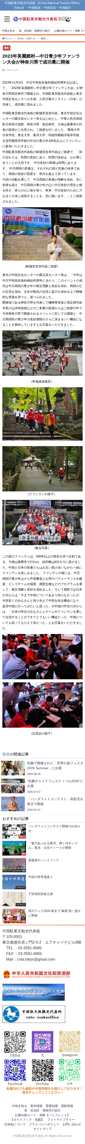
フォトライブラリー (61, 1119)
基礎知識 (52, 1105)
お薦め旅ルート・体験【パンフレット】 (42, 1115)
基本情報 (36, 1105)
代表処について (15, 1124)
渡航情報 (67, 1105)
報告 (6, 47)
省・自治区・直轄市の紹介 (34, 30)
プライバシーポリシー (44, 1124)
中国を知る (8, 30)
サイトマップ (42, 1128)
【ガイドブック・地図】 (27, 1119)
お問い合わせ (72, 1124)
